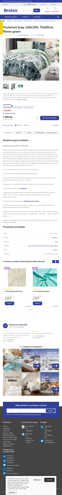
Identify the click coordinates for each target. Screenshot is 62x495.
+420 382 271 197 (48, 427)
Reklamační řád (7, 446)
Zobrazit (9, 303)
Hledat (36, 10)
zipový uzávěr (32, 246)
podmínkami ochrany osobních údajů (31, 414)
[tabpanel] (17, 286)
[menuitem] (11, 17)
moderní (55, 250)
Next (57, 261)
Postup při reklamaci (9, 444)
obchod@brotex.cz (49, 442)
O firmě (5, 426)
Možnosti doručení (10, 113)
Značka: (55, 125)
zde (25, 489)
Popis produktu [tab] (8, 132)
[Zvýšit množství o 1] (37, 117)
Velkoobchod (6, 428)
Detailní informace (21, 99)
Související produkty (51, 132)
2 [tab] (31, 309)
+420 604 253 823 (48, 436)
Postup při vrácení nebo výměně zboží (10, 441)
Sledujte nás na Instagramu (32, 347)
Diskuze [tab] (29, 132)
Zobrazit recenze (20, 327)
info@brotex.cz (48, 440)
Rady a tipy (6, 431)
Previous (53, 261)
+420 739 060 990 (48, 432)
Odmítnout (37, 480)
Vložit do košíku (50, 118)
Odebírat (50, 410)
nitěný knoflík (40, 246)
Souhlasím (49, 480)
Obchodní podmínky (9, 435)
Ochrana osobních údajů (10, 437)
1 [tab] (30, 309)
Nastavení (12, 492)
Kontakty (5, 4)
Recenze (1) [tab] (18, 132)
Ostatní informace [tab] (40, 132)
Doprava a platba (8, 433)
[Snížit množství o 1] (37, 119)
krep (56, 241)
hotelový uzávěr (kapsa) (51, 246)
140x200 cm (54, 237)
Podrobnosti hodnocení (23, 35)
